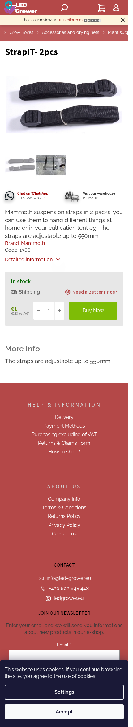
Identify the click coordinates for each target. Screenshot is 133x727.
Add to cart (93, 311)
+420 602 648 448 (69, 588)
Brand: (25, 243)
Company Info (64, 499)
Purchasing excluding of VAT (64, 434)
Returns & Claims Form (64, 443)
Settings (64, 692)
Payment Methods (64, 426)
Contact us (64, 534)
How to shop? (64, 452)
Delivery (64, 417)
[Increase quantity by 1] (59, 311)
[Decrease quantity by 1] (38, 311)
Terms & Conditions (64, 507)
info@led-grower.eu (69, 578)
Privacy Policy (64, 525)
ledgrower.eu (69, 598)
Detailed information (29, 259)
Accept (64, 712)
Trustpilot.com (70, 20)
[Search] (64, 8)
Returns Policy (64, 516)
